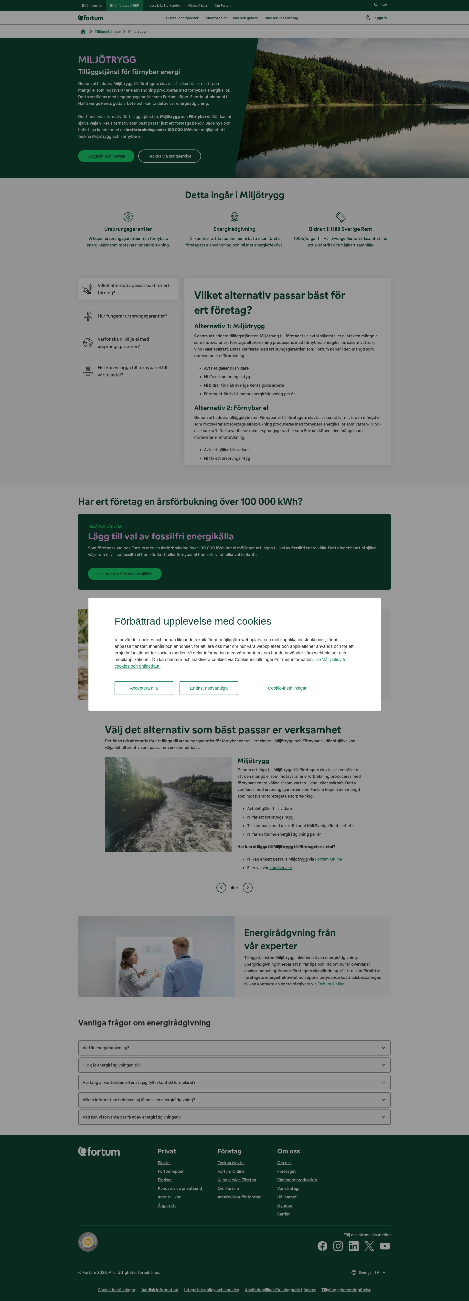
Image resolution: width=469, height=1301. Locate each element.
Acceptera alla (144, 688)
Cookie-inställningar (287, 688)
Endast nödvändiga (209, 688)
